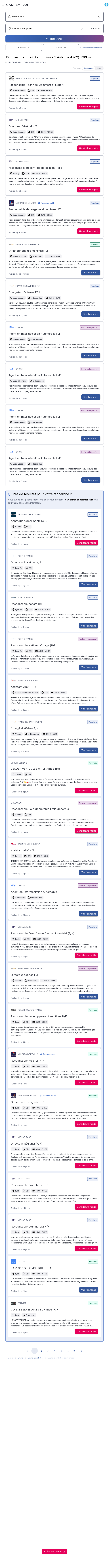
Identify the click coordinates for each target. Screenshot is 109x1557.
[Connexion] (106, 5)
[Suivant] (82, 1351)
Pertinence (88, 68)
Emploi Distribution (36, 1358)
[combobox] (54, 16)
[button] (98, 16)
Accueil (11, 1358)
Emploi (21, 1358)
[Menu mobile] (3, 4)
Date (99, 68)
